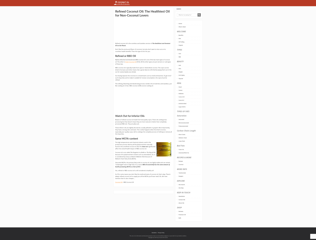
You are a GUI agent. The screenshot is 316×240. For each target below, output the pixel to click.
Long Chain (182, 141)
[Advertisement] (143, 30)
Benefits (181, 35)
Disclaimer (154, 232)
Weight (181, 72)
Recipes (181, 161)
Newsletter (182, 196)
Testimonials (182, 173)
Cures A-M (181, 97)
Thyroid (181, 78)
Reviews (181, 211)
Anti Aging (181, 75)
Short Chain (182, 134)
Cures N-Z (181, 100)
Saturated (181, 119)
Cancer (180, 90)
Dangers (181, 176)
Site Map (181, 188)
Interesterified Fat (184, 153)
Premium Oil (182, 214)
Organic (181, 45)
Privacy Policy (161, 232)
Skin (180, 68)
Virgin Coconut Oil (130, 62)
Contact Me (182, 199)
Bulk (180, 218)
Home (180, 23)
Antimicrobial (182, 103)
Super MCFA (182, 107)
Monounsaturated (184, 123)
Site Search (182, 184)
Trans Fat (181, 149)
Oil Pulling (181, 42)
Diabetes (181, 93)
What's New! (182, 27)
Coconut (181, 164)
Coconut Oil (118, 182)
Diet (180, 38)
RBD (180, 57)
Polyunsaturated (183, 126)
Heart (180, 87)
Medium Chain (183, 138)
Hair (180, 65)
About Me (181, 203)
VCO (180, 53)
